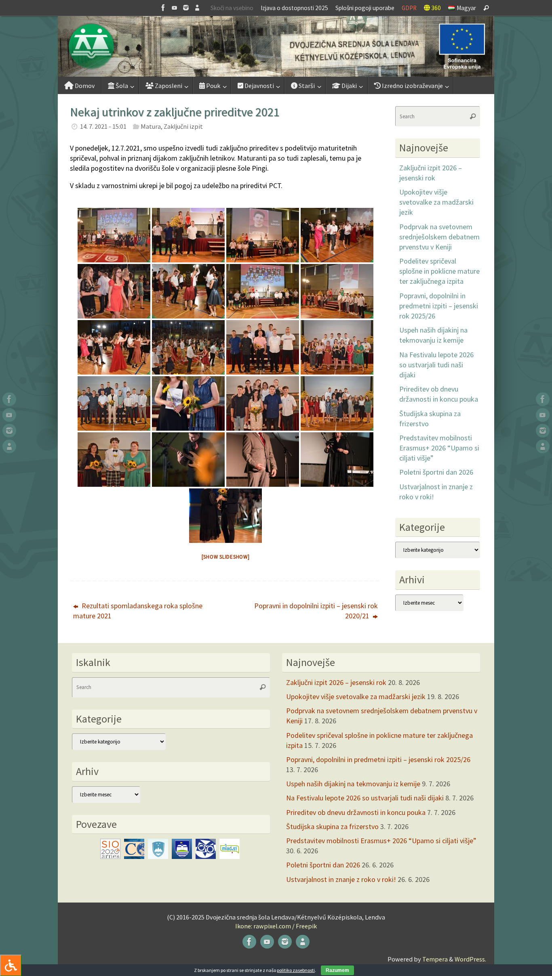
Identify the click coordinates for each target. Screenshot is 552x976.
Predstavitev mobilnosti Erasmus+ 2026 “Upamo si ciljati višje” (439, 448)
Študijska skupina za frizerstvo (332, 826)
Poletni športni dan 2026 (436, 472)
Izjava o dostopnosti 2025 (294, 8)
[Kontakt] (197, 7)
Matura (151, 126)
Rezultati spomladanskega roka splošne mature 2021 (137, 610)
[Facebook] (163, 7)
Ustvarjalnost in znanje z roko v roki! (341, 879)
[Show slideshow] (226, 556)
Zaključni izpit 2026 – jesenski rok (336, 682)
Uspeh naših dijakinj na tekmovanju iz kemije (353, 783)
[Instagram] (186, 7)
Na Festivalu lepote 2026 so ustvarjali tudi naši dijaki (436, 364)
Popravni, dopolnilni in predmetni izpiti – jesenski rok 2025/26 (438, 305)
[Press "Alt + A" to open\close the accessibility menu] (10, 965)
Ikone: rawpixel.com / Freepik (276, 926)
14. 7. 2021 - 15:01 (103, 126)
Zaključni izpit (183, 126)
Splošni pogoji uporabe (364, 8)
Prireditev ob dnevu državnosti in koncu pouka (356, 812)
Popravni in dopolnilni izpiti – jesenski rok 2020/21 (316, 610)
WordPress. (470, 959)
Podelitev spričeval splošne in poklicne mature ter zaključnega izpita (439, 271)
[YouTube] (174, 7)
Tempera (435, 959)
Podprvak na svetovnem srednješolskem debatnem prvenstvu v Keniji (439, 236)
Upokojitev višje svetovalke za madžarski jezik (436, 202)
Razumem (337, 970)
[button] (276, 46)
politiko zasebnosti (296, 970)
